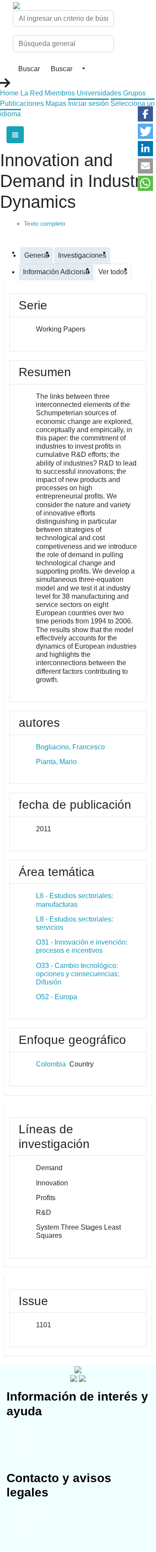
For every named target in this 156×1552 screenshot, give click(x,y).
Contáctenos (22, 1533)
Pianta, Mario (56, 761)
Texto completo (44, 223)
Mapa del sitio (24, 1507)
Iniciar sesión (88, 103)
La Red (31, 93)
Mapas (56, 103)
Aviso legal (20, 1525)
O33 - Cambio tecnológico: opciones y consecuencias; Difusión (77, 974)
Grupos (134, 93)
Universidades (99, 93)
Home (9, 93)
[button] (145, 113)
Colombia (51, 1064)
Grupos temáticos (28, 1443)
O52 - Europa (56, 997)
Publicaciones (22, 103)
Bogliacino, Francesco (70, 747)
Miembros (60, 93)
